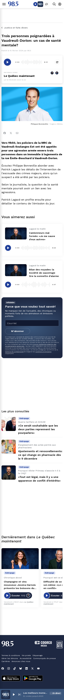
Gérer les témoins (9, 658)
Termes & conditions (10, 655)
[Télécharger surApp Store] (10, 678)
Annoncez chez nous (21, 661)
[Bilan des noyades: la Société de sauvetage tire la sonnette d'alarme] (16, 270)
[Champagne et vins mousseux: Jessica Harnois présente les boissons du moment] (20, 558)
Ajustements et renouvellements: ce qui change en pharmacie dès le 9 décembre (40, 455)
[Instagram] (8, 668)
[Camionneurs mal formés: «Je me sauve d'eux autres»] (16, 233)
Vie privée (26, 655)
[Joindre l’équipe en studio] (46, 4)
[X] (32, 668)
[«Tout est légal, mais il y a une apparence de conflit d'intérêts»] (8, 472)
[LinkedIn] (26, 668)
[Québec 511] (60, 647)
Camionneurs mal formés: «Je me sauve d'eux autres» (42, 236)
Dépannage (38, 655)
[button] (14, 694)
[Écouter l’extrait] (7, 62)
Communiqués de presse (44, 658)
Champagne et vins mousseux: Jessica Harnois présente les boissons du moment (20, 585)
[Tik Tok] (14, 668)
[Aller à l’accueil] (13, 5)
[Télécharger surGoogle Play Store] (33, 678)
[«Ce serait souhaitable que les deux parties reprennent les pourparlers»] (8, 424)
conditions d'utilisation (43, 352)
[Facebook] (4, 133)
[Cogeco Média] (43, 645)
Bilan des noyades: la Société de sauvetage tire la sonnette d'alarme (44, 272)
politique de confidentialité (14, 352)
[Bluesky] (20, 668)
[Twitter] (11, 133)
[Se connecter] (60, 4)
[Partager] (57, 62)
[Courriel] (17, 133)
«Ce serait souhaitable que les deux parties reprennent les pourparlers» (38, 429)
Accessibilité (25, 658)
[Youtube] (38, 668)
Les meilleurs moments (35, 693)
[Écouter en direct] (35, 4)
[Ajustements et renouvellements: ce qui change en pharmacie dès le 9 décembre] (8, 447)
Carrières (5, 661)
